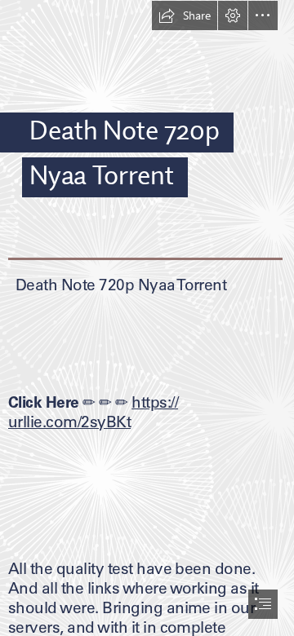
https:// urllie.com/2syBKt (93, 411)
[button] (184, 15)
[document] (147, 318)
